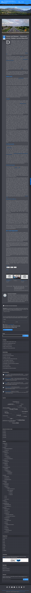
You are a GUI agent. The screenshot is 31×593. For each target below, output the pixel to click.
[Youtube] (12, 587)
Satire (4, 475)
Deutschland (8, 471)
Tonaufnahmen (5, 483)
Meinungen (6, 14)
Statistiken (4, 481)
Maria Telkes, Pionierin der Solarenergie (8, 355)
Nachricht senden (8, 329)
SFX (5, 496)
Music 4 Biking (10, 490)
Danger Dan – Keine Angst (6, 357)
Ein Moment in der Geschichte (10, 516)
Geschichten (5, 460)
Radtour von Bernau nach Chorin (7, 346)
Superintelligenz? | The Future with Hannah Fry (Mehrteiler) (11, 363)
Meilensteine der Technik (9, 524)
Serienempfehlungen (7, 506)
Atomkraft (21, 286)
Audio (5, 454)
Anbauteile (7, 457)
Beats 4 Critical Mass (10, 488)
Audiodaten (4, 550)
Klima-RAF (19, 287)
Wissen (4, 507)
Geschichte (6, 513)
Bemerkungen (5, 537)
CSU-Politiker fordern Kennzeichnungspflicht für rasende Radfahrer (9, 280)
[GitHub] (9, 587)
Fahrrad (7, 487)
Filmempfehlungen (7, 504)
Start (3, 14)
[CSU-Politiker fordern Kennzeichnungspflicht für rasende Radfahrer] (9, 276)
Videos (4, 547)
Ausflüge (6, 468)
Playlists (6, 486)
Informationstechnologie (8, 448)
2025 (4, 432)
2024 (4, 434)
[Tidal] (24, 587)
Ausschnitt (6, 485)
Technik (6, 523)
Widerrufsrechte (23, 590)
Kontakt (3, 590)
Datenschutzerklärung (10, 324)
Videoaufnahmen (5, 503)
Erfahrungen (5, 451)
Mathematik (6, 519)
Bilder (4, 539)
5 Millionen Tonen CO (23, 103)
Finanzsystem (6, 512)
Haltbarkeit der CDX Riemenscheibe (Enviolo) (9, 348)
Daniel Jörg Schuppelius (10, 286)
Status (4, 544)
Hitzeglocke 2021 (9, 147)
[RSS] (16, 587)
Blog (5, 482)
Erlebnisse (6, 461)
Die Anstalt (6, 476)
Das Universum (8, 530)
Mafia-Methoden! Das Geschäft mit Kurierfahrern (9, 368)
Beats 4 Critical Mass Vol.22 (7, 366)
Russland (16, 167)
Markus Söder (21, 288)
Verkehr (4, 500)
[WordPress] (19, 587)
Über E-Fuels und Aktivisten (17, 279)
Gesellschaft (6, 517)
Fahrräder (6, 456)
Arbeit (4, 447)
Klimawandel (21, 287)
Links (4, 541)
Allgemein (4, 443)
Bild (21, 56)
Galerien (4, 545)
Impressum (5, 590)
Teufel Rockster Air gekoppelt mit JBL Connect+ (9, 343)
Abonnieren (26, 579)
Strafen (7, 94)
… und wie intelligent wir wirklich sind (8, 360)
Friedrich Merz (15, 287)
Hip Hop (10, 493)
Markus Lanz (18, 288)
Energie (6, 510)
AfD (14, 286)
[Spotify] (21, 587)
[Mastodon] (7, 587)
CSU (22, 69)
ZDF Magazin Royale (7, 479)
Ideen (5, 444)
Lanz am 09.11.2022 (20, 78)
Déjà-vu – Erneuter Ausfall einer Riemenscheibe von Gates (15, 374)
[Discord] (14, 587)
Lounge (10, 494)
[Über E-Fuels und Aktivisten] (17, 276)
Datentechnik (6, 508)
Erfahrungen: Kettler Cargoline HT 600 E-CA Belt (9, 341)
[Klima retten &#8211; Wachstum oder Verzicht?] (24, 277)
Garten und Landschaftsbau (8, 458)
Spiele (6, 446)
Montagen (6, 450)
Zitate (4, 542)
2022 (4, 437)
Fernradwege (9, 473)
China (19, 167)
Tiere (5, 526)
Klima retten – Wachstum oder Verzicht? (24, 280)
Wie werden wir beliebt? (6, 365)
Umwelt (9, 14)
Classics (10, 491)
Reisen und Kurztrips (6, 467)
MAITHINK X (6, 478)
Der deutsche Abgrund (9, 514)
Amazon (4, 557)
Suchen (4, 333)
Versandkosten (27, 590)
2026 (4, 431)
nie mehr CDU (16, 289)
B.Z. (23, 56)
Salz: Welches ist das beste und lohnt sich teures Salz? (10, 358)
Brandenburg (9, 472)
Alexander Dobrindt (17, 286)
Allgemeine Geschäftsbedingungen (17, 590)
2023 (4, 435)
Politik (19, 289)
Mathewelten (8, 520)
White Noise (6, 499)
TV (5, 497)
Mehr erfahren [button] (19, 2)
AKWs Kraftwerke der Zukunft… (7, 354)
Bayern (23, 286)
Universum (6, 529)
